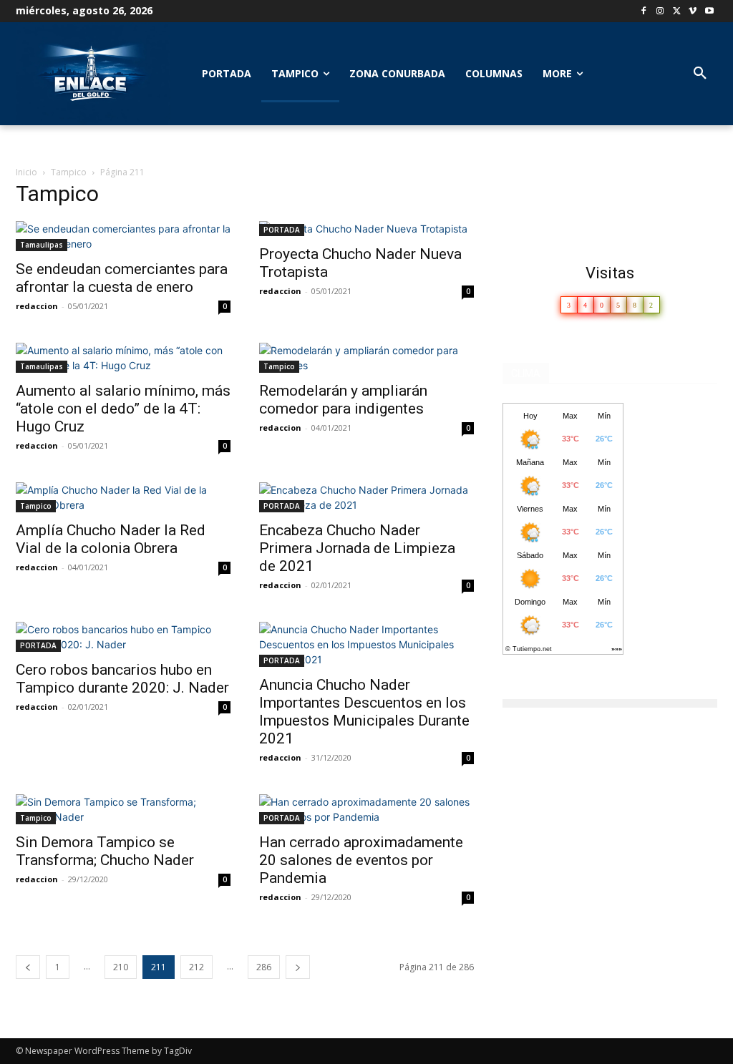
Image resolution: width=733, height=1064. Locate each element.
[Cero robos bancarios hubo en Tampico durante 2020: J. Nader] (123, 637)
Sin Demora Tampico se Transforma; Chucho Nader (105, 851)
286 (263, 967)
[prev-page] (28, 967)
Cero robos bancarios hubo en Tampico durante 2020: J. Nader (122, 678)
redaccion (37, 306)
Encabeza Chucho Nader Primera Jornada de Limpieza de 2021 (357, 548)
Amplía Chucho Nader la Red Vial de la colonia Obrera (110, 539)
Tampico (69, 172)
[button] (700, 74)
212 (196, 967)
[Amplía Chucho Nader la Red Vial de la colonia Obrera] (123, 497)
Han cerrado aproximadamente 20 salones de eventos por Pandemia (361, 860)
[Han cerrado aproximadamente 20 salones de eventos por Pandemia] (366, 809)
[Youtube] (709, 12)
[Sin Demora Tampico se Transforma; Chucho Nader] (123, 809)
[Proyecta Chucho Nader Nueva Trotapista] (366, 228)
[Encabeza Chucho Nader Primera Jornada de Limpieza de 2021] (366, 497)
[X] (677, 12)
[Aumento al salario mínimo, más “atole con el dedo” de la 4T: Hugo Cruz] (123, 358)
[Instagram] (660, 12)
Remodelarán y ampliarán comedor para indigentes (343, 399)
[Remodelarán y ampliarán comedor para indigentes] (366, 358)
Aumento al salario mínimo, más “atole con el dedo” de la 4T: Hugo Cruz (123, 408)
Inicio (26, 172)
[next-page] (298, 967)
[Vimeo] (692, 12)
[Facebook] (644, 12)
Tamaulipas (41, 245)
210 (120, 967)
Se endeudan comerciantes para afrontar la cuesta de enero (122, 278)
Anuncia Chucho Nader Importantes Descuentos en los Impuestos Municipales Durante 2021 (364, 711)
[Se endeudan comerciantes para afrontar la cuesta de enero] (123, 236)
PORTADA (281, 230)
